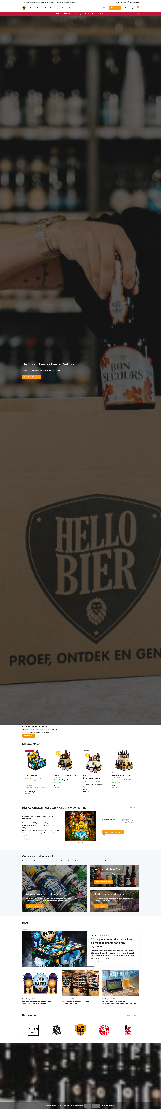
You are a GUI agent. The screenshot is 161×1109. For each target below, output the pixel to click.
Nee (96, 1105)
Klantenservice (121, 2)
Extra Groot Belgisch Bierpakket (66, 775)
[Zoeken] (104, 8)
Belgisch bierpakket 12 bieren (123, 775)
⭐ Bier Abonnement (63, 8)
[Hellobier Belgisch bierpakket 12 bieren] (124, 760)
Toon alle (25, 929)
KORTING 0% (87, 751)
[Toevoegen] (47, 794)
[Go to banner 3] (114, 901)
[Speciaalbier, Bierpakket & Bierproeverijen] (24, 8)
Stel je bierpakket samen (31, 377)
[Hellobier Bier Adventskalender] (37, 760)
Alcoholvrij (40, 8)
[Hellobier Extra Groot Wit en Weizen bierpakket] (95, 763)
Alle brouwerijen (132, 1015)
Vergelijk (39, 778)
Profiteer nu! (28, 736)
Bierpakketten (50, 8)
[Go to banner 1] (54, 888)
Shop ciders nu (100, 906)
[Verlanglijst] (133, 8)
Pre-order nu (133, 807)
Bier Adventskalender (33, 775)
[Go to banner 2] (114, 876)
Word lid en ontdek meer (103, 881)
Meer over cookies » (108, 1105)
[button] (78, 842)
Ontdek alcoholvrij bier (35, 906)
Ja (87, 1105)
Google (136, 2)
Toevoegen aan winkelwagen (113, 832)
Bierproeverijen (77, 8)
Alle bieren (31, 8)
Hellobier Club (115, 8)
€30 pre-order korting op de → (80, 14)
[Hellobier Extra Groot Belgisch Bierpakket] (66, 760)
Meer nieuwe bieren (130, 744)
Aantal (105, 828)
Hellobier (27, 772)
